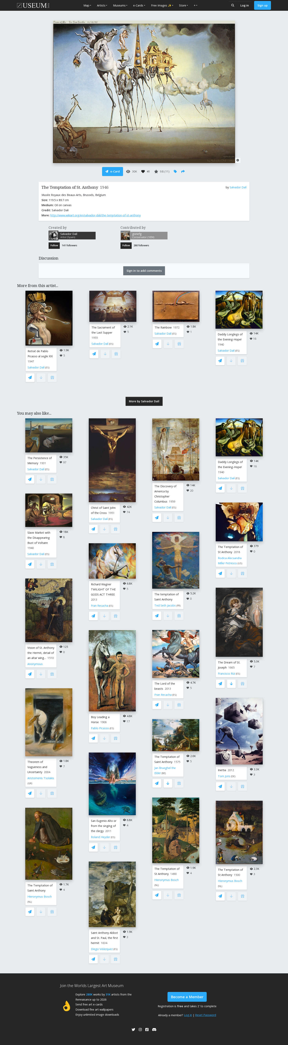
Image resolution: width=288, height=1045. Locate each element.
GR (30, 783)
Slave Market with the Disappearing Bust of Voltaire (38, 538)
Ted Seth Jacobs (165, 605)
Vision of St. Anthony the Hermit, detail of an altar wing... (40, 653)
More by (144, 401)
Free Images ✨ (161, 5)
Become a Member (187, 996)
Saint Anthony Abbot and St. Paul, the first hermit (104, 938)
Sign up (262, 5)
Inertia (222, 770)
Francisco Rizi (226, 673)
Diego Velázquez (102, 949)
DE (233, 776)
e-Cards (138, 5)
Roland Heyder (100, 837)
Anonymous (35, 664)
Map (86, 5)
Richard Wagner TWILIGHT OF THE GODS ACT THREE (103, 589)
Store (182, 5)
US (240, 563)
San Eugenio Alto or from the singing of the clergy (103, 826)
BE (163, 773)
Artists (101, 5)
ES (47, 367)
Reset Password (205, 1015)
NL (29, 901)
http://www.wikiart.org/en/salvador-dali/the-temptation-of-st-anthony (95, 215)
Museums (119, 5)
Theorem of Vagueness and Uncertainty (37, 767)
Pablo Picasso (100, 728)
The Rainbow (163, 327)
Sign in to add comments (144, 271)
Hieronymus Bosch (39, 896)
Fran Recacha (99, 605)
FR (178, 605)
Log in (244, 5)
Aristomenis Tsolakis (40, 778)
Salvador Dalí (238, 187)
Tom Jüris (224, 776)
